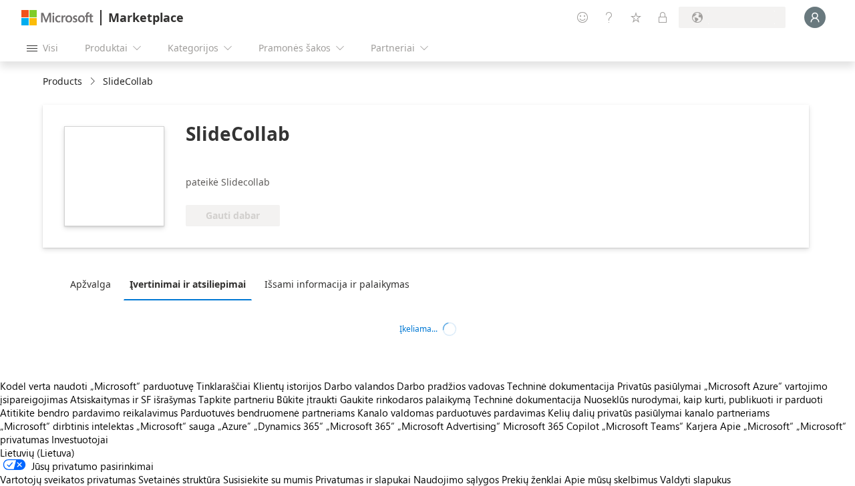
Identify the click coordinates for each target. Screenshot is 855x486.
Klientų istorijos (287, 386)
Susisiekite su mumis (268, 479)
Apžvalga (90, 284)
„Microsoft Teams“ (642, 426)
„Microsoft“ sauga (175, 426)
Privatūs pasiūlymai (659, 386)
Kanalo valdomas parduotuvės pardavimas (451, 412)
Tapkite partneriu (236, 399)
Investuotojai (79, 439)
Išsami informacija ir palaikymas (337, 284)
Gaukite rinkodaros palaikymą (405, 399)
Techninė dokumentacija (561, 386)
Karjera (701, 426)
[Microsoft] (57, 17)
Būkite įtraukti (307, 399)
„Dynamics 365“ (288, 426)
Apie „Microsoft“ (757, 426)
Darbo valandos (359, 386)
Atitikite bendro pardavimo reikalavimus (89, 412)
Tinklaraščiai (223, 386)
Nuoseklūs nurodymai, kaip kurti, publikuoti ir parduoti (703, 399)
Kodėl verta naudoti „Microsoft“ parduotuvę (97, 386)
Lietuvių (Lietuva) (37, 452)
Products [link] (62, 81)
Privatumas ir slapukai (363, 479)
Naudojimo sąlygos (456, 479)
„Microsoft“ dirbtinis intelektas (67, 426)
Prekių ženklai (532, 479)
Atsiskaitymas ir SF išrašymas (133, 399)
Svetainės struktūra (179, 479)
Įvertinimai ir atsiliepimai (188, 284)
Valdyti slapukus (695, 479)
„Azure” (234, 426)
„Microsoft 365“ (360, 426)
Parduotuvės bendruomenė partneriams (267, 412)
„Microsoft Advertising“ (448, 426)
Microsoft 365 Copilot (551, 426)
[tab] (94, 283)
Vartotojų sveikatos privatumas (68, 479)
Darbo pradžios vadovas (450, 386)
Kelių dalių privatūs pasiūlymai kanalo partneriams (659, 412)
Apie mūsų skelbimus (610, 479)
